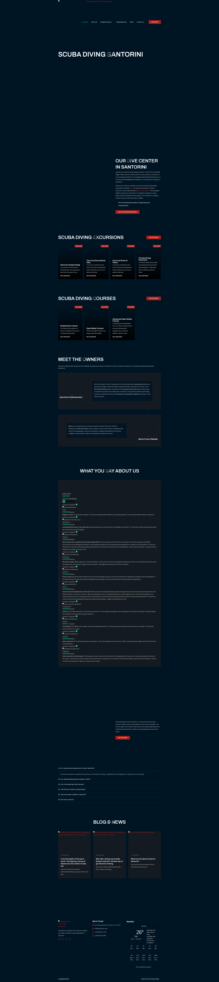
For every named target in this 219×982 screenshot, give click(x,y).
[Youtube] (63, 939)
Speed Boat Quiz (121, 22)
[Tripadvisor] (69, 939)
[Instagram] (66, 939)
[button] (109, 768)
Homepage (84, 22)
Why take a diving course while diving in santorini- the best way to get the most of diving (109, 861)
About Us (94, 22)
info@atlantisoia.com (101, 928)
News (131, 22)
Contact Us (140, 22)
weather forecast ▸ (143, 967)
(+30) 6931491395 (100, 935)
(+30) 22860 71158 (100, 932)
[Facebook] (59, 939)
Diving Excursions (105, 22)
